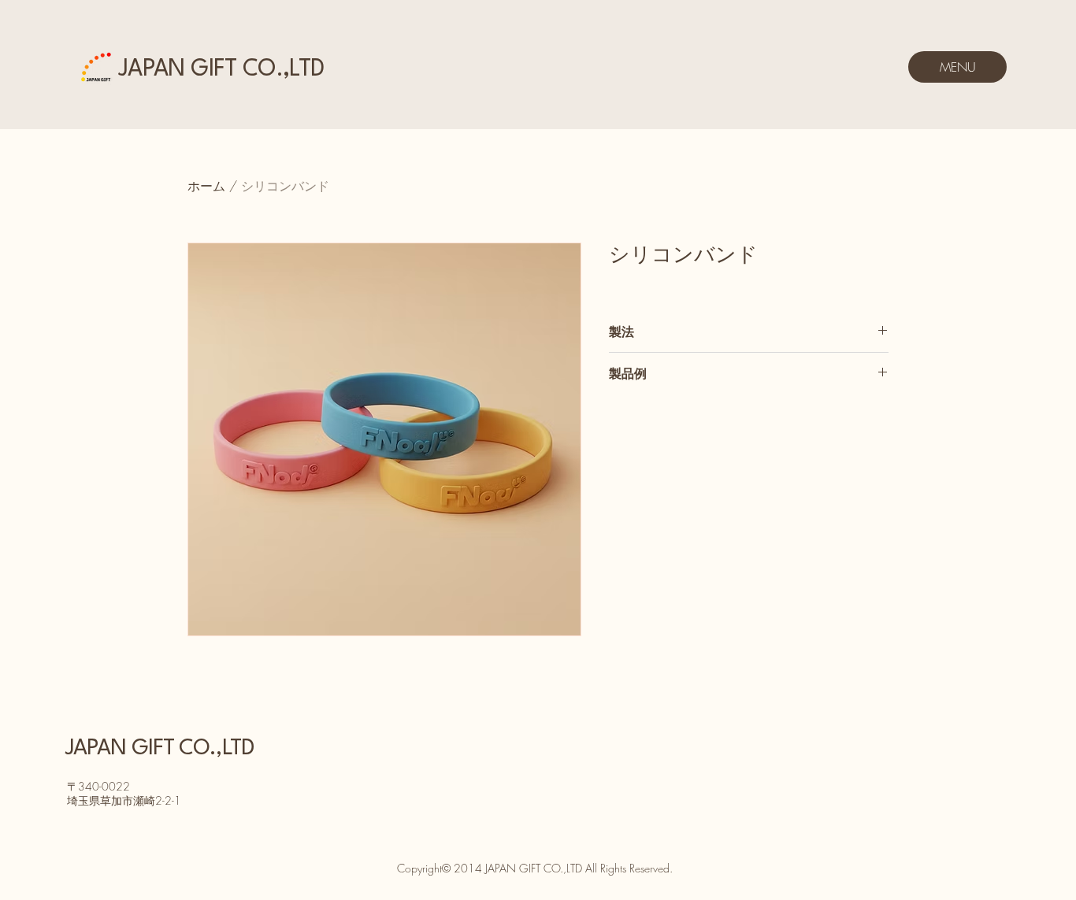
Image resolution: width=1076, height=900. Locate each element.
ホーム (206, 185)
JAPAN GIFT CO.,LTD (221, 69)
